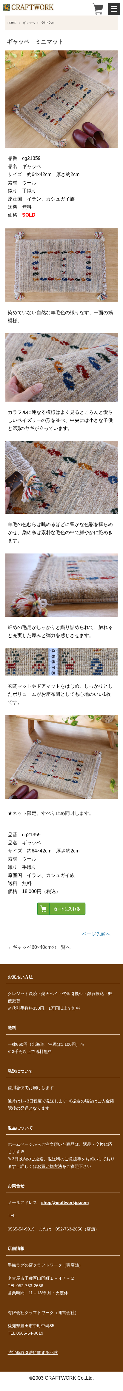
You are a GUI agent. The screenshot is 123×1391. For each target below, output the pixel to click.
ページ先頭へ (96, 934)
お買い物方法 (49, 1166)
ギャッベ (29, 22)
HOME (11, 22)
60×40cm (47, 22)
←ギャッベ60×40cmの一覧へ (39, 947)
